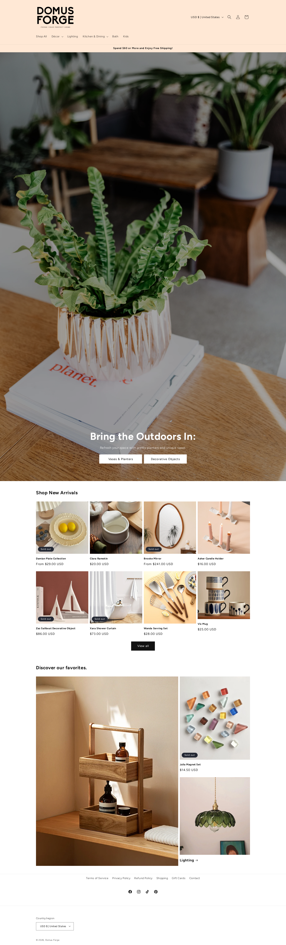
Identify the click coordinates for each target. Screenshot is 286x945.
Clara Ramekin (99, 558)
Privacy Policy (121, 878)
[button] (57, 36)
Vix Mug (203, 623)
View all (143, 646)
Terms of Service (97, 878)
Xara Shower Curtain (103, 628)
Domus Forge (52, 940)
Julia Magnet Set (190, 764)
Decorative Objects (165, 459)
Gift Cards (178, 878)
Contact (194, 878)
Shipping (162, 878)
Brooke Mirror (152, 558)
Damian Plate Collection (51, 558)
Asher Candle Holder (211, 558)
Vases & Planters (120, 459)
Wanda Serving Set (156, 628)
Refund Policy (143, 878)
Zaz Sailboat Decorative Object (55, 628)
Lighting (187, 860)
